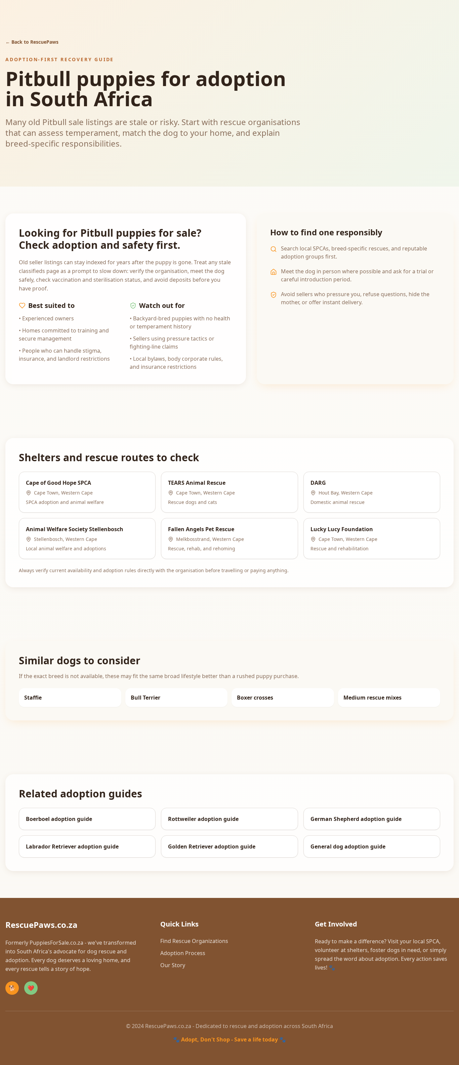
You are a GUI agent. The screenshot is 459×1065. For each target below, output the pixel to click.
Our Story (172, 965)
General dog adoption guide (347, 846)
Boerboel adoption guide (59, 819)
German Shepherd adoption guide (356, 819)
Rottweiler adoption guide (203, 819)
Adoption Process (182, 953)
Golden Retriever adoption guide (211, 846)
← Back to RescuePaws (31, 42)
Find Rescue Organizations (194, 941)
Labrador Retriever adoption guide (72, 846)
